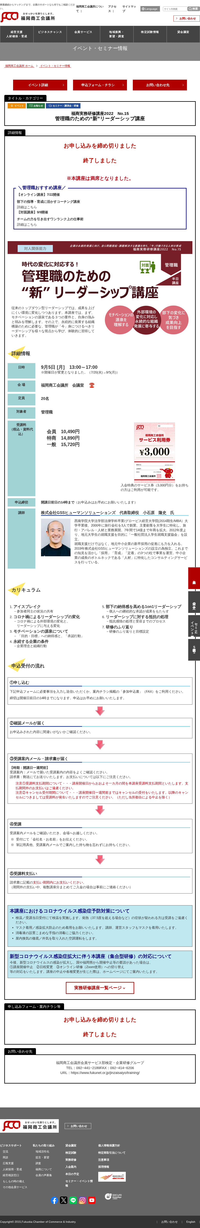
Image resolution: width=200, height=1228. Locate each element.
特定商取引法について (112, 1152)
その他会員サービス (15, 1187)
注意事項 (103, 1159)
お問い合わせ (187, 18)
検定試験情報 (150, 31)
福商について (44, 1169)
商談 (5, 1157)
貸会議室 (183, 31)
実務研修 (70, 1159)
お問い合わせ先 (158, 85)
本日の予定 (194, 602)
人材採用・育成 (12, 1169)
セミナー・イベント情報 (194, 626)
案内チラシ (101, 691)
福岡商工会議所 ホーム (19, 65)
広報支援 (8, 1163)
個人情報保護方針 (109, 1145)
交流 (5, 1151)
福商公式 (194, 649)
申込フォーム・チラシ (98, 85)
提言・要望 (42, 1157)
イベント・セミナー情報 (55, 65)
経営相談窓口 (11, 1175)
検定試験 (70, 1152)
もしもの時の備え (14, 1181)
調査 (38, 1163)
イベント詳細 (38, 85)
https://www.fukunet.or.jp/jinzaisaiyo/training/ (105, 1073)
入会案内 (194, 578)
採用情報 (103, 1166)
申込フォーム (26, 691)
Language (151, 8)
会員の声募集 (44, 1175)
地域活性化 (42, 1151)
